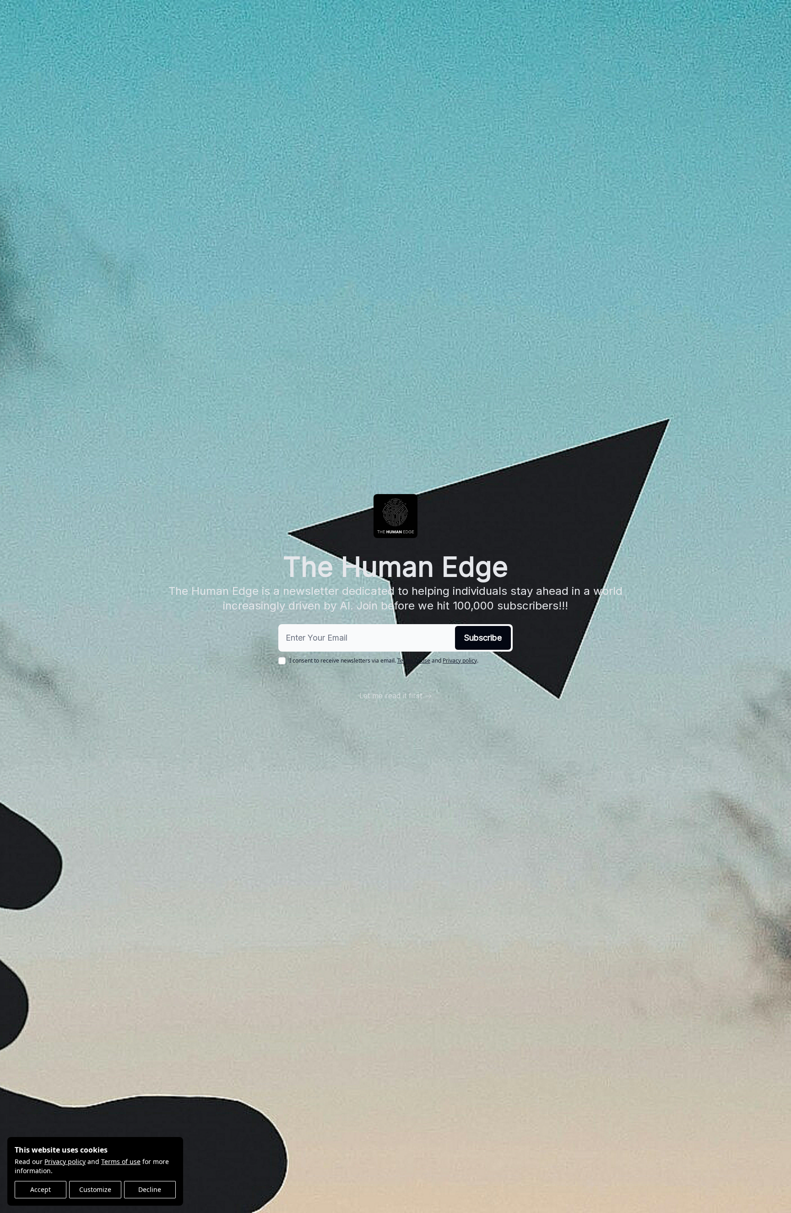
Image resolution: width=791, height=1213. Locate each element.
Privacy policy (65, 1161)
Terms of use (121, 1161)
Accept (40, 1189)
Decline (149, 1189)
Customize (95, 1189)
